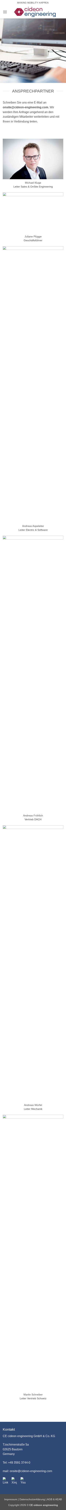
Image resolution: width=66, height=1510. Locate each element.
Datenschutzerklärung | (33, 1499)
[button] (5, 11)
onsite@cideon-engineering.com (25, 107)
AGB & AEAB (54, 1499)
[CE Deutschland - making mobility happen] (35, 12)
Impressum (11, 1499)
